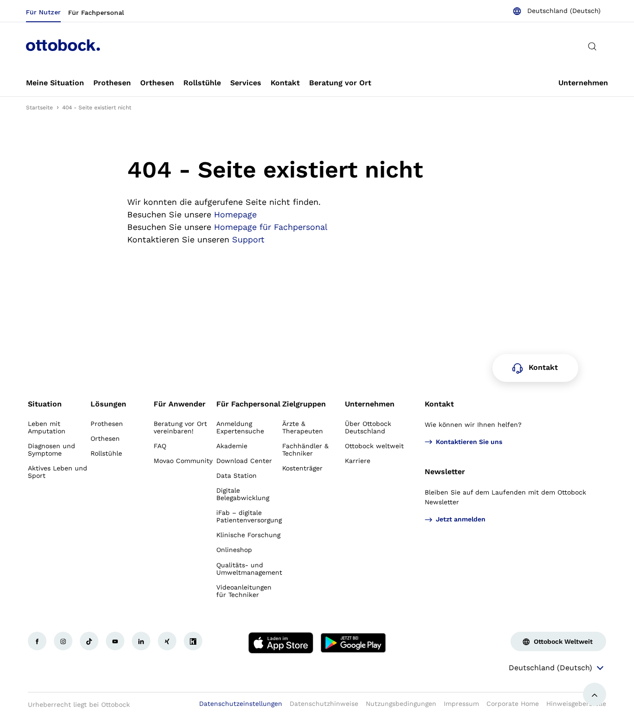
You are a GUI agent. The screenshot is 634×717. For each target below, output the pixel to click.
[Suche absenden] (592, 46)
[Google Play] (353, 643)
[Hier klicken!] (37, 641)
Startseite (39, 107)
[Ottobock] (63, 46)
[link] (55, 83)
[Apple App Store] (280, 643)
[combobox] (556, 11)
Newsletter (445, 471)
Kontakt (439, 404)
